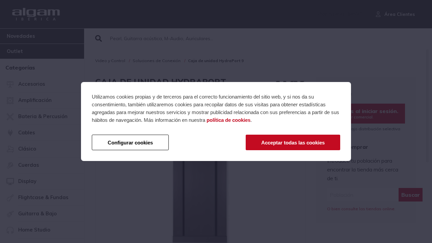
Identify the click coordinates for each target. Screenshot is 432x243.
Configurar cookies (130, 142)
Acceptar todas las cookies (293, 142)
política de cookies (228, 120)
